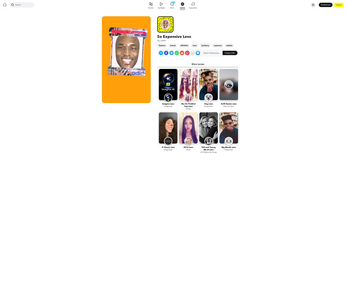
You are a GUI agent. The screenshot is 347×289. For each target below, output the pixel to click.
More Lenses (198, 64)
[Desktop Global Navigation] (5, 5)
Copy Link (229, 52)
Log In (339, 5)
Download (325, 5)
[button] (161, 53)
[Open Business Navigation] (313, 5)
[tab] (198, 64)
